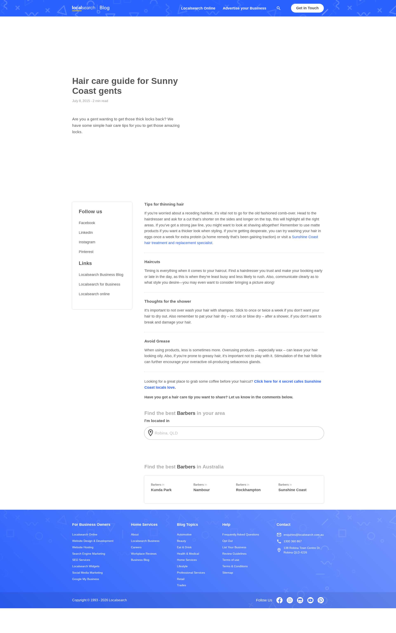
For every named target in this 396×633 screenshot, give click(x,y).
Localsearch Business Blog (101, 275)
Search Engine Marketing (88, 553)
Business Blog (140, 559)
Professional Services (191, 572)
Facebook (87, 223)
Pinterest (86, 252)
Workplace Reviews (144, 553)
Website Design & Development (92, 540)
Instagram (87, 242)
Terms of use (230, 559)
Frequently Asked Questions (240, 534)
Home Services (187, 559)
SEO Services (81, 559)
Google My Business (85, 579)
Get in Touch (307, 8)
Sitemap (227, 572)
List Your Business (234, 547)
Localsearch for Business (99, 284)
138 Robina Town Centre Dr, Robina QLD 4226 (299, 550)
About (135, 534)
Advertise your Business (244, 8)
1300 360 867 (289, 541)
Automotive (184, 534)
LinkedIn (86, 233)
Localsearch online (94, 294)
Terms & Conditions (235, 566)
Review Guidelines (234, 553)
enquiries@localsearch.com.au (300, 534)
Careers (136, 547)
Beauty (181, 540)
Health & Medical (188, 553)
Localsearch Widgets (85, 566)
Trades (181, 585)
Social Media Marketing (87, 572)
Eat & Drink (184, 547)
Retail (180, 579)
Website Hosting (82, 547)
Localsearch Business (145, 540)
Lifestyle (182, 566)
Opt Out (227, 540)
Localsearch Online (198, 8)
